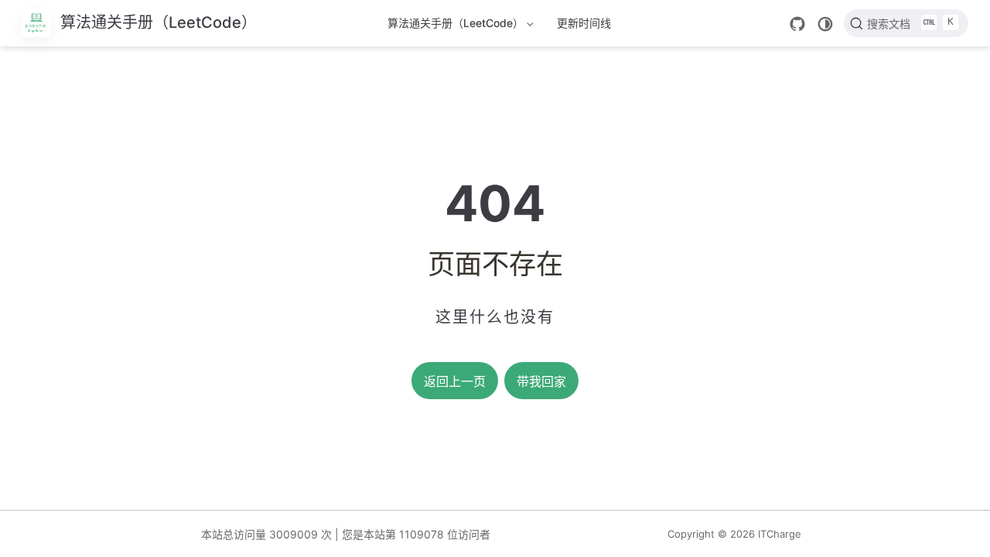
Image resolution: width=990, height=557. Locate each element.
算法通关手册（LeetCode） (455, 26)
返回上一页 (455, 381)
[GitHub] (797, 24)
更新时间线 (584, 22)
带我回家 (541, 381)
